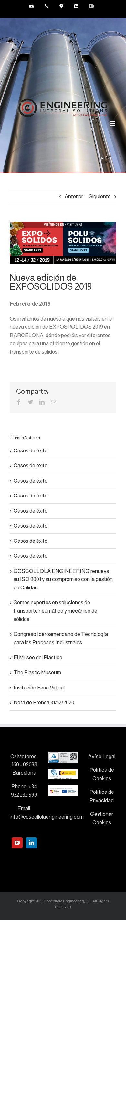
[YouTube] (17, 842)
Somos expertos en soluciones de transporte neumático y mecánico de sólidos (55, 610)
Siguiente (100, 196)
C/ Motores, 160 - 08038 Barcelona (24, 764)
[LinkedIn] (31, 842)
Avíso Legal (101, 756)
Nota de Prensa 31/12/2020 (44, 703)
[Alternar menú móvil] (113, 123)
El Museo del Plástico (38, 658)
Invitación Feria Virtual (39, 688)
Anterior (74, 196)
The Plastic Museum (37, 672)
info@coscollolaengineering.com (47, 817)
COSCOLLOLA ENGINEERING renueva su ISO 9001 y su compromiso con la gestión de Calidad (63, 579)
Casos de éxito (30, 451)
